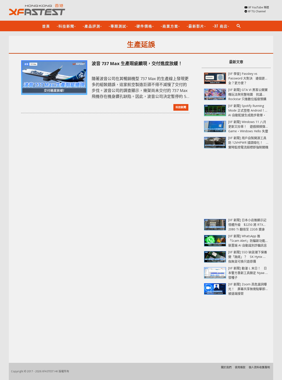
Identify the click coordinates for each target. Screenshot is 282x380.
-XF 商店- (221, 26)
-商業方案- (170, 26)
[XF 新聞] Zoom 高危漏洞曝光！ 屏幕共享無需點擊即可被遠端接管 (248, 289)
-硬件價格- (144, 26)
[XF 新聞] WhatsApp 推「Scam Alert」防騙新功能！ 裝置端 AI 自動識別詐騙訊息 (249, 240)
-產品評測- (92, 26)
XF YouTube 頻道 (258, 7)
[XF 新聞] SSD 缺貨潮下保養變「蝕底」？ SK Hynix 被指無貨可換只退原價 (247, 256)
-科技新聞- (66, 26)
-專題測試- (118, 26)
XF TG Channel (257, 11)
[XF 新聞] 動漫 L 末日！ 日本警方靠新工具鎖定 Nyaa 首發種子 (248, 272)
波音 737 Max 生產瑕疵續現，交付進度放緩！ (137, 63)
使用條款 (240, 367)
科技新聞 (181, 107)
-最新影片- (196, 26)
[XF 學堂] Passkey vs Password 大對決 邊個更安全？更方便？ (248, 78)
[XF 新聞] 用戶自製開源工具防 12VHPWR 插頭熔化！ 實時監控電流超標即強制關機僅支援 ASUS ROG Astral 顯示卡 (248, 147)
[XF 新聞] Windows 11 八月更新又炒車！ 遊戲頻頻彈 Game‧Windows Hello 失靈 (248, 126)
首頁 (46, 26)
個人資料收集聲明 (259, 367)
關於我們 (226, 367)
